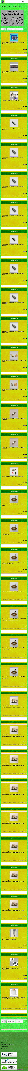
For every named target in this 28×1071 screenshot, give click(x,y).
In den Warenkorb (14, 58)
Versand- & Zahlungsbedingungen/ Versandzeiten (11, 1035)
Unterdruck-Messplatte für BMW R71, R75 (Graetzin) (13, 591)
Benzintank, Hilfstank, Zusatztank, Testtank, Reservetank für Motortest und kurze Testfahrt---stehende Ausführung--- (14, 968)
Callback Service (4, 1046)
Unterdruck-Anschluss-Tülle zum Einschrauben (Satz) (13, 476)
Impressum (3, 1037)
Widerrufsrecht (4, 1040)
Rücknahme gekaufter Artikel (7, 1048)
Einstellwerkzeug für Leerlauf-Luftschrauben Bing (12, 100)
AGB (2, 1042)
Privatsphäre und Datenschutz (7, 1044)
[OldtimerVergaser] (2, 1)
